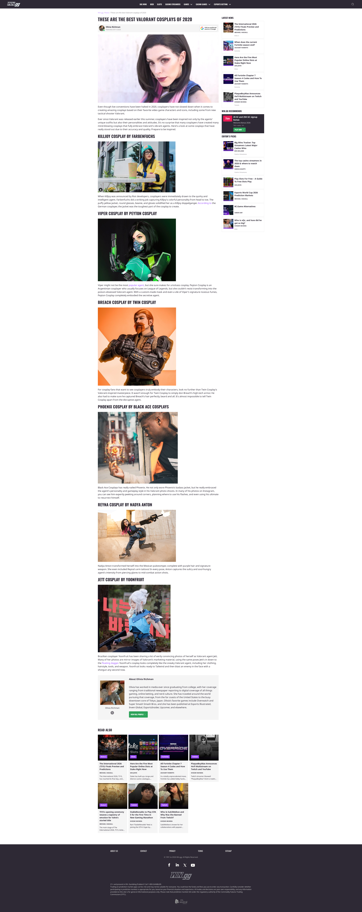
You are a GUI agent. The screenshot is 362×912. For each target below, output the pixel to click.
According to (205, 203)
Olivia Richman (113, 27)
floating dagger (110, 663)
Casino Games (201, 4)
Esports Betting (221, 4)
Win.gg (100, 12)
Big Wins (143, 4)
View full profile (137, 714)
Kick (152, 4)
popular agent (136, 285)
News (107, 12)
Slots (159, 4)
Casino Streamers (172, 4)
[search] (352, 4)
